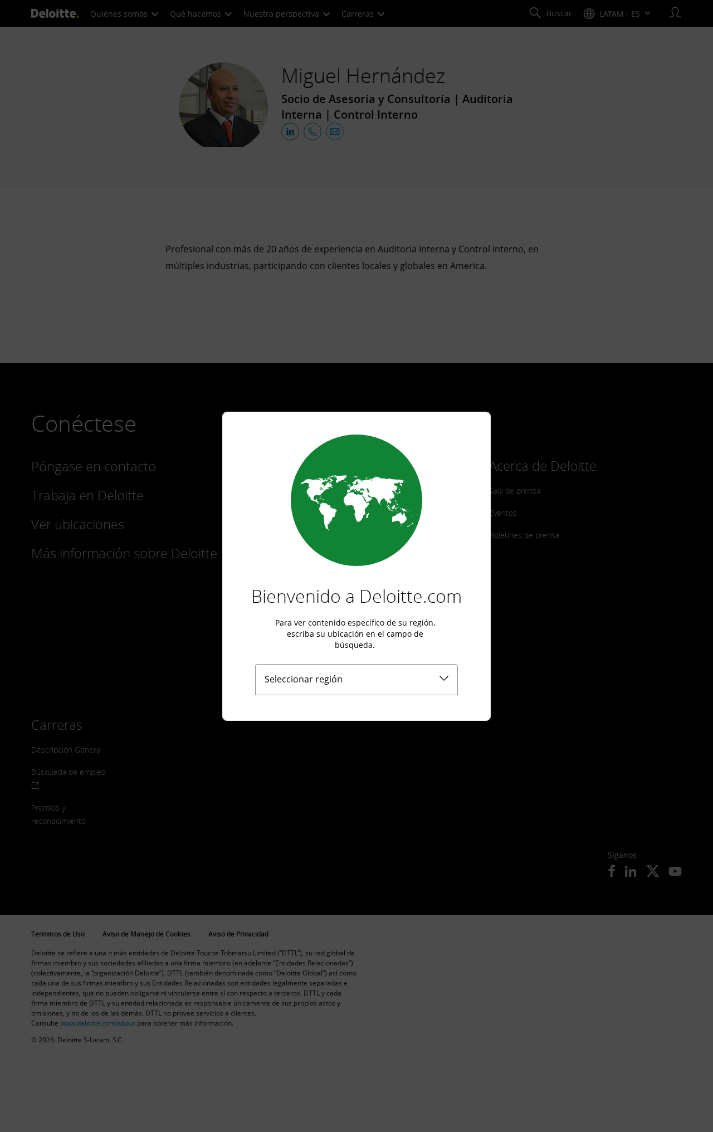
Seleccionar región (304, 679)
